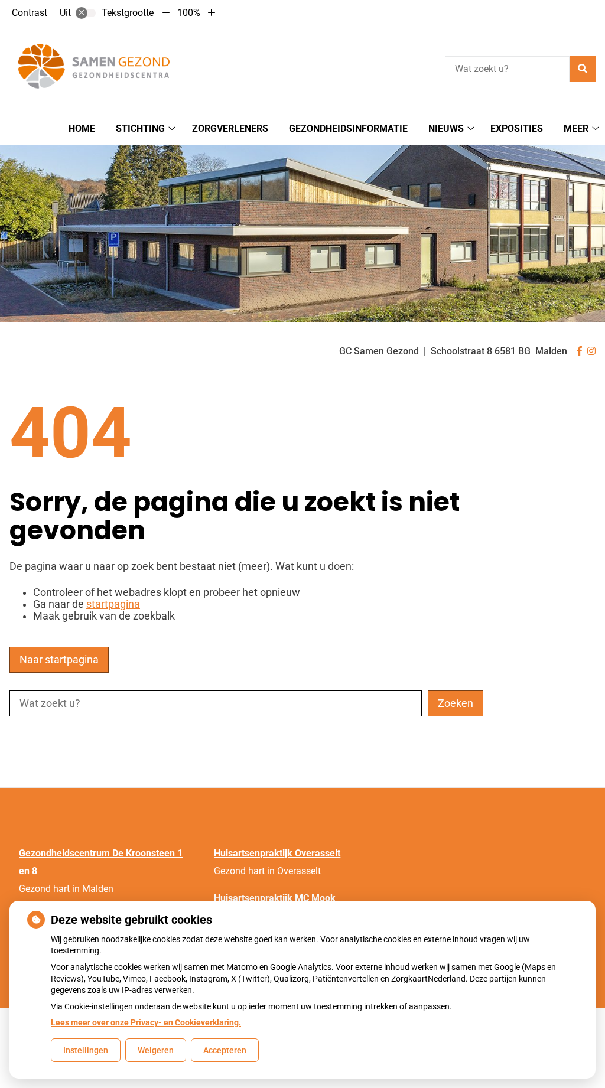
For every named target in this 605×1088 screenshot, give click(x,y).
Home (82, 128)
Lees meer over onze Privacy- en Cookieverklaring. (146, 1022)
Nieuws (446, 128)
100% (188, 12)
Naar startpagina (59, 660)
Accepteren (224, 1050)
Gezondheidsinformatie (348, 128)
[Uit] (86, 13)
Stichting (140, 128)
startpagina (113, 604)
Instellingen (85, 1050)
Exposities (516, 128)
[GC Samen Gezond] (98, 67)
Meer (576, 128)
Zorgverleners (230, 128)
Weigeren (156, 1050)
